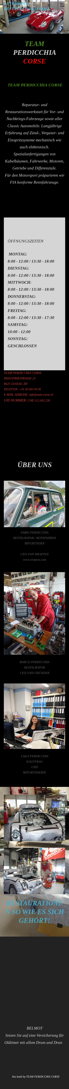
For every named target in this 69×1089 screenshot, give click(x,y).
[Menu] (62, 5)
